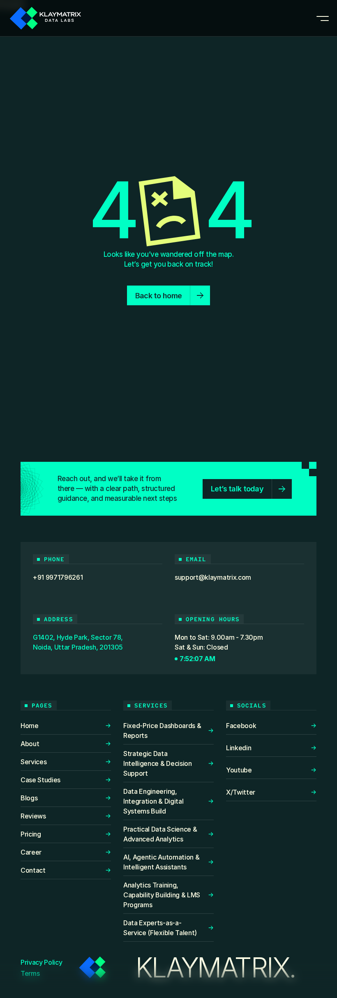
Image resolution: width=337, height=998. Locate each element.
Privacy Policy (41, 962)
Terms (30, 973)
